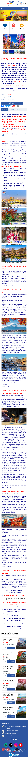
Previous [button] (4, 53)
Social (14, 739)
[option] (14, 41)
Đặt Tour (11, 103)
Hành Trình (4, 109)
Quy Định (12, 109)
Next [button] (23, 53)
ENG (24, 3)
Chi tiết (4, 647)
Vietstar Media (20, 751)
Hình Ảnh (18, 109)
